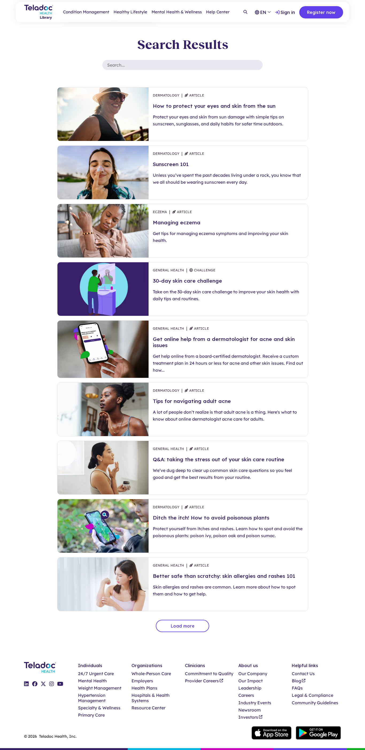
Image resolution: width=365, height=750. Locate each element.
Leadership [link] (249, 688)
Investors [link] (248, 717)
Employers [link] (142, 680)
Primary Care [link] (91, 715)
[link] (26, 684)
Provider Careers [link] (202, 680)
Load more (183, 626)
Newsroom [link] (249, 710)
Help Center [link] (218, 11)
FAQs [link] (297, 688)
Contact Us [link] (303, 673)
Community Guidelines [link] (315, 702)
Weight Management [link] (99, 688)
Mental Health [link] (92, 680)
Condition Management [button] (86, 11)
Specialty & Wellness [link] (99, 707)
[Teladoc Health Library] (39, 12)
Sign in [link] (288, 12)
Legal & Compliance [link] (312, 695)
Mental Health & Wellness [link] (177, 11)
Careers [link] (246, 695)
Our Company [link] (252, 673)
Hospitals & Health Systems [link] (150, 698)
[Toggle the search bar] (245, 12)
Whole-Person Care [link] (151, 673)
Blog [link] (296, 680)
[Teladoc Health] (40, 667)
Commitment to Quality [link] (209, 673)
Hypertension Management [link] (92, 698)
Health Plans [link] (144, 688)
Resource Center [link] (148, 707)
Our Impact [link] (250, 680)
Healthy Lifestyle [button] (130, 11)
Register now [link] (321, 12)
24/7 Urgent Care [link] (96, 673)
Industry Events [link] (254, 702)
